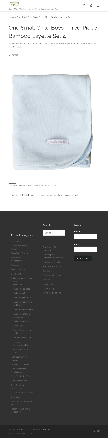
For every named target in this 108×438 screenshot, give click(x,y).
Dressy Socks (19, 326)
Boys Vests (16, 265)
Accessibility (48, 288)
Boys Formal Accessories (17, 259)
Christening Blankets (22, 297)
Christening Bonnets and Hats (22, 303)
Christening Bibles (21, 289)
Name (77, 231)
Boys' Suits (16, 274)
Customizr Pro (26, 433)
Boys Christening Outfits (19, 247)
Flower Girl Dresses (20, 364)
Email (77, 244)
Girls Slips (15, 397)
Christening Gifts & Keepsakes (21, 315)
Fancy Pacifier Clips (22, 337)
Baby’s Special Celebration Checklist (53, 256)
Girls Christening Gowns (22, 376)
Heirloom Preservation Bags (21, 343)
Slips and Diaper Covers (20, 351)
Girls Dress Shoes (19, 381)
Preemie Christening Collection (20, 410)
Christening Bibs (20, 293)
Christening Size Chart (53, 262)
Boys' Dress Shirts (19, 269)
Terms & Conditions (52, 293)
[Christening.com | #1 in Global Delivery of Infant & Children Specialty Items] (14, 4)
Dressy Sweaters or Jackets (22, 331)
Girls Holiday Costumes (22, 392)
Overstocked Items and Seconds (22, 403)
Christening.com (23, 429)
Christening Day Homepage (50, 249)
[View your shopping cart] (91, 5)
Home (12, 17)
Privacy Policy (49, 284)
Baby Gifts (16, 241)
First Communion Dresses (19, 358)
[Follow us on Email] (98, 431)
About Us (47, 271)
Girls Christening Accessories (18, 370)
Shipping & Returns (52, 275)
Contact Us (48, 279)
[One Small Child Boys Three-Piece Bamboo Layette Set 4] (54, 119)
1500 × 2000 (28, 43)
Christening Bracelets (23, 309)
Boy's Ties (17, 284)
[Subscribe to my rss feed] (94, 431)
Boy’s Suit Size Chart (52, 266)
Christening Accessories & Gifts (22, 280)
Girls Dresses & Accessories (18, 386)
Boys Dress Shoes (19, 253)
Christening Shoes (21, 321)
